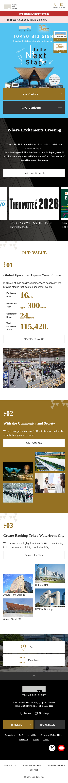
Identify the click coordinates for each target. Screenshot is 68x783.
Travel (46, 740)
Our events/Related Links (51, 735)
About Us (32, 735)
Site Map (34, 770)
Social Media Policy (56, 765)
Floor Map (44, 713)
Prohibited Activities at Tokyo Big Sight (26, 19)
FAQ (21, 735)
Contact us (10, 735)
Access (27, 713)
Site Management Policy (31, 765)
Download (23, 740)
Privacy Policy (9, 765)
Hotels (36, 740)
